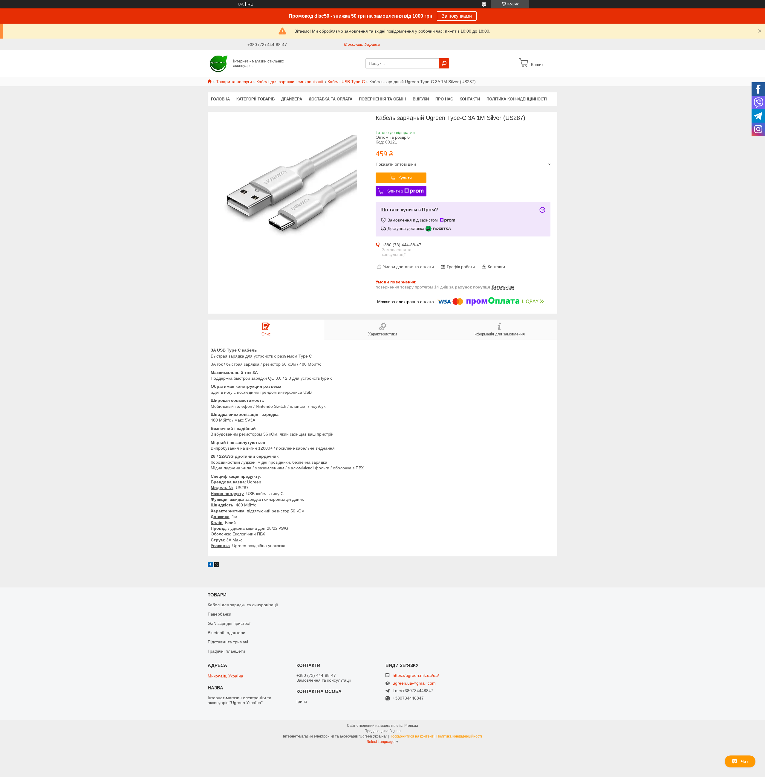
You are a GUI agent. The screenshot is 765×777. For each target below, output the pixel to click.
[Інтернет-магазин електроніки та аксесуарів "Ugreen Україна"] (219, 63)
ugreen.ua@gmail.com (414, 683)
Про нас (444, 99)
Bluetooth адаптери (226, 632)
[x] (216, 565)
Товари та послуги (234, 81)
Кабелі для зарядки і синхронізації (289, 81)
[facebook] (210, 565)
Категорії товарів (255, 99)
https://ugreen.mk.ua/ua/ (416, 675)
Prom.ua (411, 725)
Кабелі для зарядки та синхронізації (243, 604)
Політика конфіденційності (516, 99)
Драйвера (291, 99)
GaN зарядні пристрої (229, 623)
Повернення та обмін (382, 99)
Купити (405, 177)
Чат (744, 761)
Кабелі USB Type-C (346, 81)
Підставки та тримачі (228, 641)
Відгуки (421, 99)
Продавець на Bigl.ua (383, 731)
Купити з (394, 191)
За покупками (457, 16)
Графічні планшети (226, 651)
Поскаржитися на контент (412, 736)
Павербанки (219, 614)
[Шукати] (444, 63)
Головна (220, 99)
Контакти (470, 99)
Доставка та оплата (330, 99)
